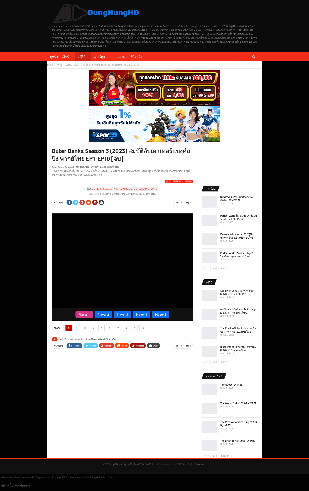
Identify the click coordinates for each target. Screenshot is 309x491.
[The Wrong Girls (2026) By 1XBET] (209, 408)
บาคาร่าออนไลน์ (82, 477)
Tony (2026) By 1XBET (232, 384)
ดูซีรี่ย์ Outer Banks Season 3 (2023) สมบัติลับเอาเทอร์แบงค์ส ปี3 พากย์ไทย (88, 339)
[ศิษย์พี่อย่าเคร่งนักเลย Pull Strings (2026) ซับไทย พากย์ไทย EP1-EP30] (209, 314)
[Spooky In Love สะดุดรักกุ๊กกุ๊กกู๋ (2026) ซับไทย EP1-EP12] (209, 295)
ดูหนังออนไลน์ (59, 56)
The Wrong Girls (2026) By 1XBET (238, 403)
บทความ (119, 56)
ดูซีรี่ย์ (81, 56)
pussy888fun (61, 477)
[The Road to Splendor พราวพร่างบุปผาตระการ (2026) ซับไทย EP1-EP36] (209, 333)
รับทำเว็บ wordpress (15, 485)
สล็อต (16, 477)
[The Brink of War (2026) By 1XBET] (209, 445)
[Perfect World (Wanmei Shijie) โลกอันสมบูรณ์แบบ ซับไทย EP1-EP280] (209, 258)
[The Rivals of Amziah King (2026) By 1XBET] (209, 427)
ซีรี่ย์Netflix (178, 181)
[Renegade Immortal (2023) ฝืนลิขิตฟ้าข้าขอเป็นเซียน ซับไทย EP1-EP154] (209, 239)
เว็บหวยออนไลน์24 (29, 477)
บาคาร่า (50, 477)
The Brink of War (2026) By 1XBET (238, 440)
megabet (96, 477)
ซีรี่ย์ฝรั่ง (188, 181)
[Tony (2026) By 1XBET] (209, 389)
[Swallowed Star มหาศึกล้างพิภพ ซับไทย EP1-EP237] (209, 202)
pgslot (42, 477)
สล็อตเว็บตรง (6, 477)
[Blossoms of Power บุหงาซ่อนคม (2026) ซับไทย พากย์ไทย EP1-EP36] (209, 351)
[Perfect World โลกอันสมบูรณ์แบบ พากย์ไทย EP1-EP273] (209, 220)
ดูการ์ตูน (99, 56)
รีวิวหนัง (136, 56)
